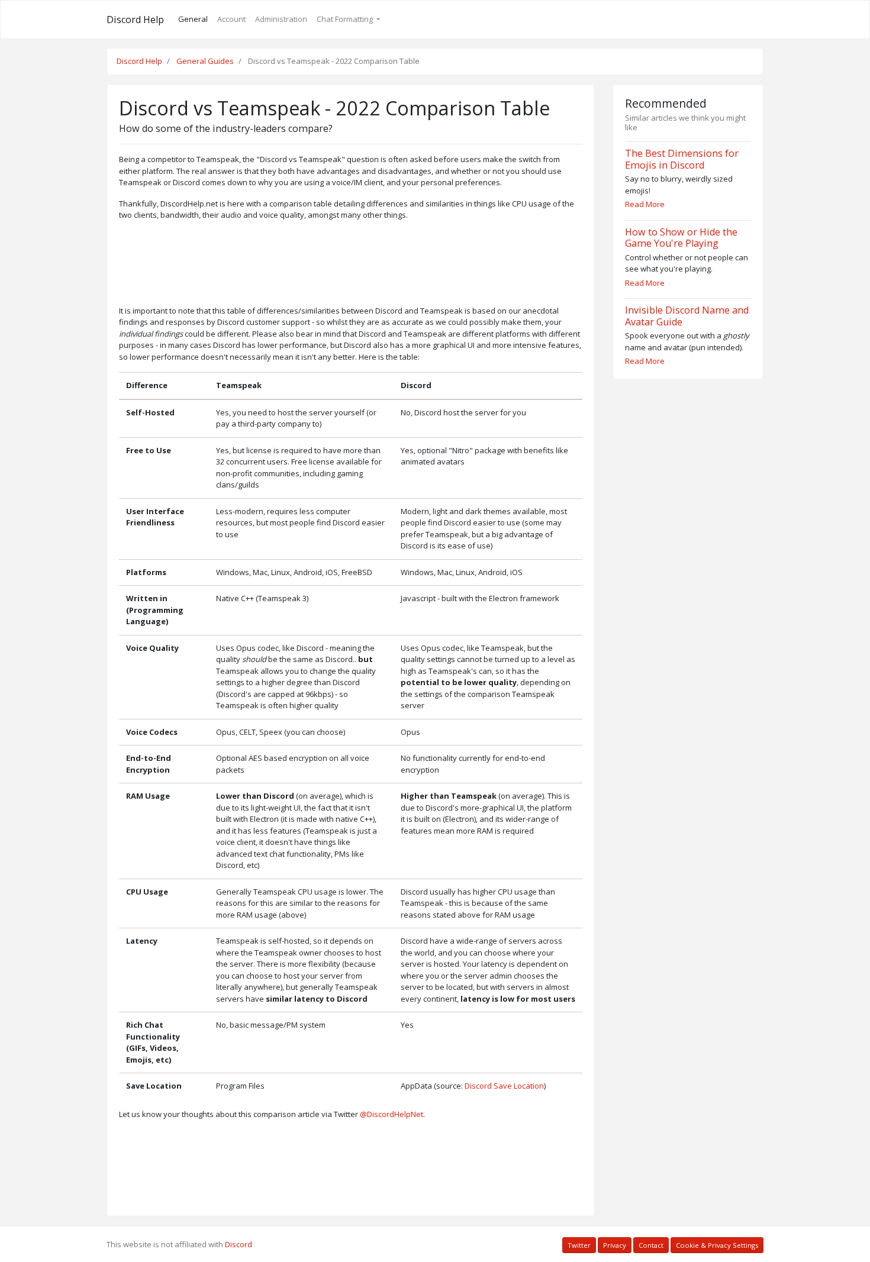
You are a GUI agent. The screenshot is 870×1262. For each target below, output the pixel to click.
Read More (645, 204)
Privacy (614, 1245)
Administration (281, 19)
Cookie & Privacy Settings (717, 1245)
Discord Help (135, 19)
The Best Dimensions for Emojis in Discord (682, 159)
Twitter (579, 1245)
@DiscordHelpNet (391, 1114)
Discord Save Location (504, 1085)
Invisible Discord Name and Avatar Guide (687, 316)
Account (231, 19)
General (193, 19)
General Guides (205, 61)
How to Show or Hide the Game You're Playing (681, 237)
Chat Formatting (346, 19)
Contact (651, 1245)
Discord (238, 1244)
